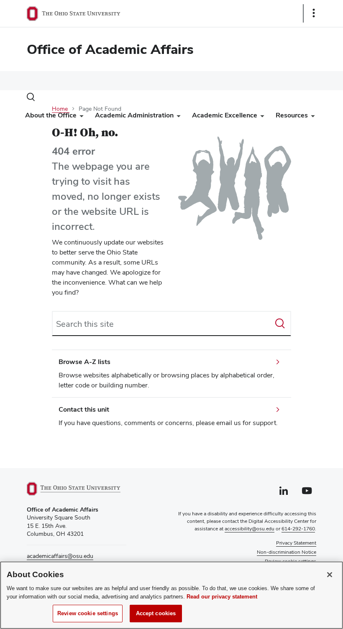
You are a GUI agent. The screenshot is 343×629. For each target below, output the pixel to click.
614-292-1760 (298, 528)
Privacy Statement (296, 543)
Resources (292, 115)
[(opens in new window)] (76, 488)
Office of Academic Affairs (110, 49)
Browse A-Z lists (84, 361)
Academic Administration (134, 115)
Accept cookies (156, 613)
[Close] (329, 574)
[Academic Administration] (177, 117)
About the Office (51, 115)
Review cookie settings (87, 613)
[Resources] (311, 117)
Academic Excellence (224, 115)
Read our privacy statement (222, 596)
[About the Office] (80, 117)
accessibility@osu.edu (249, 528)
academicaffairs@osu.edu (60, 556)
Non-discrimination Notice (286, 552)
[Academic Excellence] (260, 117)
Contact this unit (84, 409)
